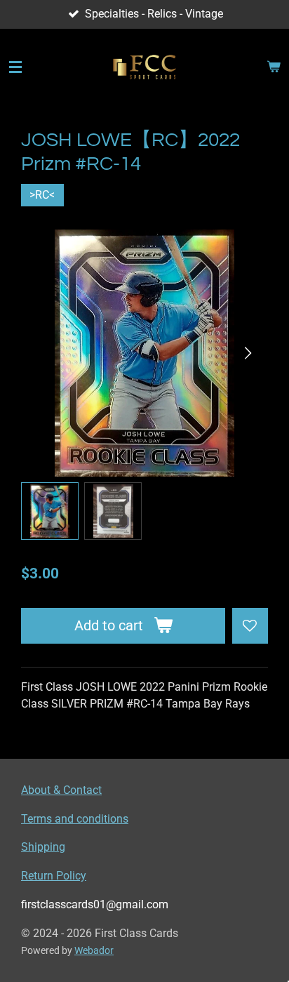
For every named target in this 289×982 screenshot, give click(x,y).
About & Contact (61, 790)
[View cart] (273, 67)
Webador (94, 950)
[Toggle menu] (15, 67)
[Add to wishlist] (250, 626)
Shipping (43, 847)
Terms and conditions (74, 818)
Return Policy (53, 875)
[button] (50, 511)
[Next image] (247, 353)
